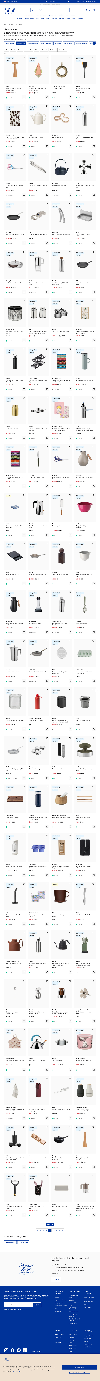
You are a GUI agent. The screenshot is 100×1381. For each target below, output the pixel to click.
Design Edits (88, 1338)
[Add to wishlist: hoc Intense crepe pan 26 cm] (23, 203)
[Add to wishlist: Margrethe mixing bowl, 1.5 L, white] (93, 543)
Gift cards (87, 1341)
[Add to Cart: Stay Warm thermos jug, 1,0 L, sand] (94, 486)
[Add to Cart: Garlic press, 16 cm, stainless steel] (70, 243)
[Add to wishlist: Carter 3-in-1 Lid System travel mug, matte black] (23, 1127)
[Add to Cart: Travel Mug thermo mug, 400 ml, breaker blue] (47, 826)
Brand (13, 50)
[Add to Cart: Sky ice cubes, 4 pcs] (47, 778)
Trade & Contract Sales (89, 1298)
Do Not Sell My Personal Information (79, 1373)
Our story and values (73, 1296)
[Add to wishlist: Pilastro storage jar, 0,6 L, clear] (23, 689)
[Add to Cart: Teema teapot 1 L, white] (47, 146)
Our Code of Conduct (73, 1315)
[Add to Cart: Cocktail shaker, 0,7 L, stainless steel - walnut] (70, 292)
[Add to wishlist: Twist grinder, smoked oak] (70, 543)
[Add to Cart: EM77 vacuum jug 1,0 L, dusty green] (94, 389)
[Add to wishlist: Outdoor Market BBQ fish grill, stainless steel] (70, 1078)
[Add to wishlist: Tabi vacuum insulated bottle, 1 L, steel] (47, 932)
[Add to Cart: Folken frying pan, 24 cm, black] (94, 292)
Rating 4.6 (53, 1)
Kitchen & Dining (34, 18)
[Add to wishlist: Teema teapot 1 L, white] (47, 106)
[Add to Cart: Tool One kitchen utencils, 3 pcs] (94, 826)
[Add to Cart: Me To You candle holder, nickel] (94, 1021)
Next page (50, 1224)
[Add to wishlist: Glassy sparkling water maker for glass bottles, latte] (70, 835)
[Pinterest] (19, 1350)
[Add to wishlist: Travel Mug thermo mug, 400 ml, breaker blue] (47, 786)
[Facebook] (12, 1350)
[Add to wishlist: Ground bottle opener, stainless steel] (23, 981)
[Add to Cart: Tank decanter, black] (47, 632)
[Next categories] (94, 43)
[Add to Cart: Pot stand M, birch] (70, 146)
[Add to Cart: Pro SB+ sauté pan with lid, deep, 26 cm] (70, 1167)
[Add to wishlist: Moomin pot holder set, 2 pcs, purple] (47, 884)
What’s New (73, 1334)
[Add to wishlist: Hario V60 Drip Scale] (23, 543)
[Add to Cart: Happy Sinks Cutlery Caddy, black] (47, 1215)
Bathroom (61, 18)
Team (85, 1304)
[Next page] (62, 1230)
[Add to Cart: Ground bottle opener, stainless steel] (24, 1021)
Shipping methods (60, 1303)
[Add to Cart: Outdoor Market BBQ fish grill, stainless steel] (70, 1118)
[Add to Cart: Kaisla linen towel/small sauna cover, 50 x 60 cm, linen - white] (24, 1118)
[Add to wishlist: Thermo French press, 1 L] (23, 641)
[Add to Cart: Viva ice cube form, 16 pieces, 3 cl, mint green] (94, 681)
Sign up (37, 1305)
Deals (44, 15)
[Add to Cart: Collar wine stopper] (24, 438)
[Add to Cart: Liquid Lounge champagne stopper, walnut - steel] (70, 1021)
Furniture (19, 18)
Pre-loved (58, 1343)
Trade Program (88, 1301)
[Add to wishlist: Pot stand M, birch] (70, 106)
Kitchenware (73, 1345)
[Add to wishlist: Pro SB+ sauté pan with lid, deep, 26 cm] (70, 1127)
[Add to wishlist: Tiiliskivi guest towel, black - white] (93, 835)
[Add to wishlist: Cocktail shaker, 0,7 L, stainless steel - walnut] (70, 252)
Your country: (8, 1310)
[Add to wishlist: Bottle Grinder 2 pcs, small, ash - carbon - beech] (93, 1078)
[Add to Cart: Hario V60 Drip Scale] (24, 583)
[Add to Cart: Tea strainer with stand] (70, 778)
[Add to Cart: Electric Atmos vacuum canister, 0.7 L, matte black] (70, 729)
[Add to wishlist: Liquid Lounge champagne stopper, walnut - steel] (70, 981)
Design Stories (59, 15)
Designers (72, 15)
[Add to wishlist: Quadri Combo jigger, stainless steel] (93, 155)
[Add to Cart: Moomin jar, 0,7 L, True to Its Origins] (24, 340)
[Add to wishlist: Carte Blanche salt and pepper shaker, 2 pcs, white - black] (47, 300)
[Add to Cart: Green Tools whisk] (94, 632)
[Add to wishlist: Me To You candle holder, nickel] (93, 981)
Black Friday (87, 1347)
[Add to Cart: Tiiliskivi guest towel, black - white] (94, 875)
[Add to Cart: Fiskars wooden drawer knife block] (47, 1167)
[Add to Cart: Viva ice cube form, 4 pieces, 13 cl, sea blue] (47, 875)
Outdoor (68, 18)
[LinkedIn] (25, 1350)
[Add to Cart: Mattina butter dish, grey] (70, 1215)
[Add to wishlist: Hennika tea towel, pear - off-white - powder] (47, 57)
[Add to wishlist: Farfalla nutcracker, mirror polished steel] (47, 981)
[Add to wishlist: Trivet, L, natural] (70, 57)
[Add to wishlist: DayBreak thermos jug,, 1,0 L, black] (23, 592)
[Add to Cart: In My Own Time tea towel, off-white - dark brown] (24, 146)
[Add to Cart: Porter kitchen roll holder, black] (24, 924)
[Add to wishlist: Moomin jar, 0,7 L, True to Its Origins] (23, 300)
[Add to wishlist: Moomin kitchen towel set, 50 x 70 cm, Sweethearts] (70, 398)
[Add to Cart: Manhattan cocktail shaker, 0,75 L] (70, 632)
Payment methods (60, 1300)
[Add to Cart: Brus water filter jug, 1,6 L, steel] (47, 292)
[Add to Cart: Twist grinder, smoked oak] (70, 583)
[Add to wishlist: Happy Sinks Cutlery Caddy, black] (47, 1175)
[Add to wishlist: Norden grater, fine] (70, 495)
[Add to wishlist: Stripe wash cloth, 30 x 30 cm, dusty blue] (23, 495)
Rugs (70, 1351)
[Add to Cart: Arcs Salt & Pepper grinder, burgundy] (47, 1118)
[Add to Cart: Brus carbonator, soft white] (24, 875)
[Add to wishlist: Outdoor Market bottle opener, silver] (47, 203)
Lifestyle (74, 18)
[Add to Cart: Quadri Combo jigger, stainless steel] (94, 195)
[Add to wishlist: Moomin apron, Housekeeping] (23, 1030)
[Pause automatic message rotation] (69, 1)
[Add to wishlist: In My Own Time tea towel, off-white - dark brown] (23, 106)
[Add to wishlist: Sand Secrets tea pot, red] (23, 932)
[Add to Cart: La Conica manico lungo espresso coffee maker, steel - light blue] (94, 438)
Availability (28, 50)
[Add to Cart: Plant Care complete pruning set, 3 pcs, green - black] (94, 972)
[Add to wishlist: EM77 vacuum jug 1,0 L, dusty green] (93, 349)
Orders (57, 1297)
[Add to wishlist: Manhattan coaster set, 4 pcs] (23, 252)
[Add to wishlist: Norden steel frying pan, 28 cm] (47, 543)
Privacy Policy (16, 1372)
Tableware (72, 1348)
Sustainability (73, 1303)
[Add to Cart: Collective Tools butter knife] (94, 924)
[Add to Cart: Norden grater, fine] (70, 535)
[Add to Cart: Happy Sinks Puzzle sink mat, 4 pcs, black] (47, 389)
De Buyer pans (23, 1242)
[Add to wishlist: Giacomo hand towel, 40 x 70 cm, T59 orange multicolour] (23, 446)
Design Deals (88, 1344)
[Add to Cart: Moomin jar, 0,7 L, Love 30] (94, 1069)
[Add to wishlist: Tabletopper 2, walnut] (23, 786)
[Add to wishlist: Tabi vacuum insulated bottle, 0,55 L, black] (23, 349)
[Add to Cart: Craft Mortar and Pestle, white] (70, 826)
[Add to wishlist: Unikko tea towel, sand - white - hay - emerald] (93, 300)
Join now (56, 1279)
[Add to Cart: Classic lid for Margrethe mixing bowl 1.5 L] (70, 681)
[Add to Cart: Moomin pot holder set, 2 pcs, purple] (47, 924)
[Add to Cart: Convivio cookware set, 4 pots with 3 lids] (47, 438)
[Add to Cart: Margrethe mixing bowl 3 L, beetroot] (94, 535)
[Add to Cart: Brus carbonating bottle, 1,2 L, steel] (94, 146)
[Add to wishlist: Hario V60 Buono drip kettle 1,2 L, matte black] (70, 932)
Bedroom (54, 18)
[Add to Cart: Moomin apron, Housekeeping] (24, 1069)
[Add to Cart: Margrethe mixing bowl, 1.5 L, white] (94, 583)
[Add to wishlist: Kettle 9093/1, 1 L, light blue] (47, 1030)
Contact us (58, 1311)
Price (36, 50)
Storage (48, 18)
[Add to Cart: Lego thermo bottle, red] (47, 729)
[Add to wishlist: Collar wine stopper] (23, 398)
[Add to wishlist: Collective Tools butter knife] (93, 884)
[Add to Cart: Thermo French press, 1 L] (24, 681)
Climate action (73, 1312)
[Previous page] (37, 1230)
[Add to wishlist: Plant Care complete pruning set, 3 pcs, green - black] (93, 932)
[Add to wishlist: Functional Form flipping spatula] (93, 57)
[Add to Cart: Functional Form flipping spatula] (94, 97)
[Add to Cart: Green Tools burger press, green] (94, 778)
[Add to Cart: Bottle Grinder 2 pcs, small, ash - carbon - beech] (94, 1118)
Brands (66, 15)
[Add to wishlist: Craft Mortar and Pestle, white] (70, 786)
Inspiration (50, 15)
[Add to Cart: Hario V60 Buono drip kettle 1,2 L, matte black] (70, 972)
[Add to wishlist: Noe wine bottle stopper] (93, 689)
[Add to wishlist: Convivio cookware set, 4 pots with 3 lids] (47, 398)
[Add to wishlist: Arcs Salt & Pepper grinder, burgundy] (47, 1078)
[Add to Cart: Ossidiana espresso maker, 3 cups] (47, 535)
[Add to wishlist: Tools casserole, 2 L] (70, 1030)
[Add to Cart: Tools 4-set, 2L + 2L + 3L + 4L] (70, 340)
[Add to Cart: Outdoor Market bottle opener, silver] (47, 243)
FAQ (56, 1308)
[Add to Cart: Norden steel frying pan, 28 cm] (47, 583)
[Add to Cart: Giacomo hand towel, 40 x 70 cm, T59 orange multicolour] (24, 486)
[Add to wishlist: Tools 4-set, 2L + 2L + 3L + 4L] (70, 300)
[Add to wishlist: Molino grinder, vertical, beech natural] (93, 1127)
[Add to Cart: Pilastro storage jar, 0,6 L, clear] (24, 729)
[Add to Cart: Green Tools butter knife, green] (47, 486)
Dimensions (62, 50)
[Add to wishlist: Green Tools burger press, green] (93, 738)
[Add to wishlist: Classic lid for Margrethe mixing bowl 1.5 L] (70, 641)
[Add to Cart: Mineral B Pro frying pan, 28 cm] (24, 778)
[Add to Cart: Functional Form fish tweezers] (47, 195)
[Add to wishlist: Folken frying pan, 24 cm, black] (93, 252)
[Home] (5, 24)
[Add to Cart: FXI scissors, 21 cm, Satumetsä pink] (24, 195)
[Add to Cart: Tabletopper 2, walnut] (24, 826)
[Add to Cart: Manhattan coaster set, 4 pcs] (24, 292)
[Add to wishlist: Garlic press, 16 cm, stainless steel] (70, 203)
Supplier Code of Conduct (74, 1320)
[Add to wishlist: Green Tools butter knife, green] (47, 446)
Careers (71, 1300)
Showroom (58, 1337)
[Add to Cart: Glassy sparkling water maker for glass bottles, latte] (70, 875)
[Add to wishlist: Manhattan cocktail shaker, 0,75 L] (70, 592)
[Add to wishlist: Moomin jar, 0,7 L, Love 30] (93, 1030)
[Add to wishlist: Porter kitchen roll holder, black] (23, 884)
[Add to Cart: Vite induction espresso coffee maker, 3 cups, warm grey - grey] (94, 1215)
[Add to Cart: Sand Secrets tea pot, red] (24, 972)
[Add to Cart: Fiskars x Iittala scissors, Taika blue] (70, 486)
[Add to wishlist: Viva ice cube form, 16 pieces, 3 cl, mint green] (93, 641)
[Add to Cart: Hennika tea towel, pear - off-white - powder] (47, 97)
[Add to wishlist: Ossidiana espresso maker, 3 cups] (47, 495)
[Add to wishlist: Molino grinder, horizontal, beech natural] (23, 57)
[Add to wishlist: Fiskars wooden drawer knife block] (47, 1127)
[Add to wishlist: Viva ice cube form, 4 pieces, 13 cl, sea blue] (47, 835)
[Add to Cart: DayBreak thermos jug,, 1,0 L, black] (24, 632)
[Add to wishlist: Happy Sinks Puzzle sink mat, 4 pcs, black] (47, 349)
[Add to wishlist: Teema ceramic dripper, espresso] (70, 884)
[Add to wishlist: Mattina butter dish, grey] (70, 1175)
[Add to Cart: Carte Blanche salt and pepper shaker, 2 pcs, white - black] (47, 340)
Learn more (55, 1274)
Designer (52, 50)
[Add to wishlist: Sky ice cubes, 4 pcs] (47, 738)
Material (44, 50)
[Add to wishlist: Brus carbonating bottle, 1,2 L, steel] (93, 106)
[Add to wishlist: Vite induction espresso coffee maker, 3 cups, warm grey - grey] (93, 1175)
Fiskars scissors (10, 1242)
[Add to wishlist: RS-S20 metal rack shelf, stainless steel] (93, 203)
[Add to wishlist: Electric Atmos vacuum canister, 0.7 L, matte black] (70, 689)
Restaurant (58, 1340)
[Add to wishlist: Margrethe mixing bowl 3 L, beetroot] (93, 495)
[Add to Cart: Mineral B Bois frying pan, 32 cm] (47, 681)
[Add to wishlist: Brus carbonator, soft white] (23, 835)
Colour (20, 50)
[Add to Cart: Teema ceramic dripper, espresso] (70, 924)
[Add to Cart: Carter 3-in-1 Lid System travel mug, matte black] (24, 1167)
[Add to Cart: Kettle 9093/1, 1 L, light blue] (47, 1069)
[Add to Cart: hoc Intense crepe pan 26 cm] (24, 243)
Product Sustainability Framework (73, 1307)
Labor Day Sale (29, 15)
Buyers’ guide (73, 1323)
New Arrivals (38, 15)
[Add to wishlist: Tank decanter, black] (47, 592)
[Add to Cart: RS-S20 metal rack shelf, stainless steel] (94, 243)
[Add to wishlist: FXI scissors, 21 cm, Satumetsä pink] (23, 155)
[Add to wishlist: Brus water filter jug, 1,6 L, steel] (47, 252)
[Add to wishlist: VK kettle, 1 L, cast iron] (70, 155)
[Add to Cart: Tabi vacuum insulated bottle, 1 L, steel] (47, 972)
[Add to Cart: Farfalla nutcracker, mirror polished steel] (47, 1021)
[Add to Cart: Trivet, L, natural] (70, 97)
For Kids (80, 18)
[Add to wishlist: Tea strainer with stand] (70, 738)
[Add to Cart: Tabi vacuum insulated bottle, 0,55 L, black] (24, 389)
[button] (86, 10)
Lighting (26, 18)
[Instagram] (6, 1350)
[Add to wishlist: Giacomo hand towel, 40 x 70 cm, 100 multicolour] (70, 349)
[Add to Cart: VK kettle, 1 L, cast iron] (70, 195)
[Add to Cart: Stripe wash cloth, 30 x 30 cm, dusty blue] (24, 535)
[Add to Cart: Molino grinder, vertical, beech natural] (94, 1167)
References (87, 1307)
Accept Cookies (79, 1367)
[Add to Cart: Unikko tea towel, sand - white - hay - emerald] (94, 340)
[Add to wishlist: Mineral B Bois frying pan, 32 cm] (47, 641)
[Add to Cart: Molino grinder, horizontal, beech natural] (24, 97)
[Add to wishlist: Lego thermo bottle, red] (47, 689)
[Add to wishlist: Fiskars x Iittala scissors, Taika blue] (70, 446)
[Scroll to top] (96, 690)
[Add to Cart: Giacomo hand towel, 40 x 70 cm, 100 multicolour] (70, 389)
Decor (42, 18)
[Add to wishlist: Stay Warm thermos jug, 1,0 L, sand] (93, 446)
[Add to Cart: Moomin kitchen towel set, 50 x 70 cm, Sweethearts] (70, 438)
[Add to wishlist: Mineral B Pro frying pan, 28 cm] (23, 738)
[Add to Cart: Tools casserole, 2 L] (70, 1069)
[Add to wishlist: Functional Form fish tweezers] (47, 155)
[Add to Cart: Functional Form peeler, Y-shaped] (24, 1215)
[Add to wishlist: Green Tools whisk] (93, 592)
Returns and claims (61, 1305)
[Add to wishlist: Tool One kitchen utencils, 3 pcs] (93, 786)
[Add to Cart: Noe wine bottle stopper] (94, 729)
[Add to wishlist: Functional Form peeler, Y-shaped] (23, 1175)
